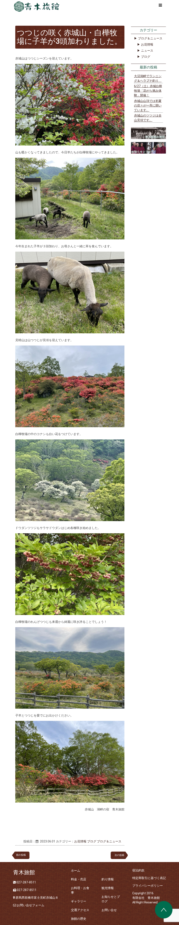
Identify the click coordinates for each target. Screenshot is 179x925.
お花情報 (80, 841)
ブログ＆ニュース (109, 841)
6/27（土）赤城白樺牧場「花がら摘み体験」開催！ (148, 90)
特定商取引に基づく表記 (149, 878)
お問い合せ (109, 910)
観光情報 (108, 888)
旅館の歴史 (78, 918)
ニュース (147, 50)
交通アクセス (80, 910)
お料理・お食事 (80, 890)
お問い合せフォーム (30, 905)
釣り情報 (108, 879)
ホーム (75, 870)
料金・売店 (78, 879)
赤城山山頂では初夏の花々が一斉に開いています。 (148, 105)
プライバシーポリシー (147, 885)
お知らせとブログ (111, 899)
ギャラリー (78, 901)
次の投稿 (121, 855)
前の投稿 (21, 855)
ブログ (91, 841)
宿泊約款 (138, 870)
